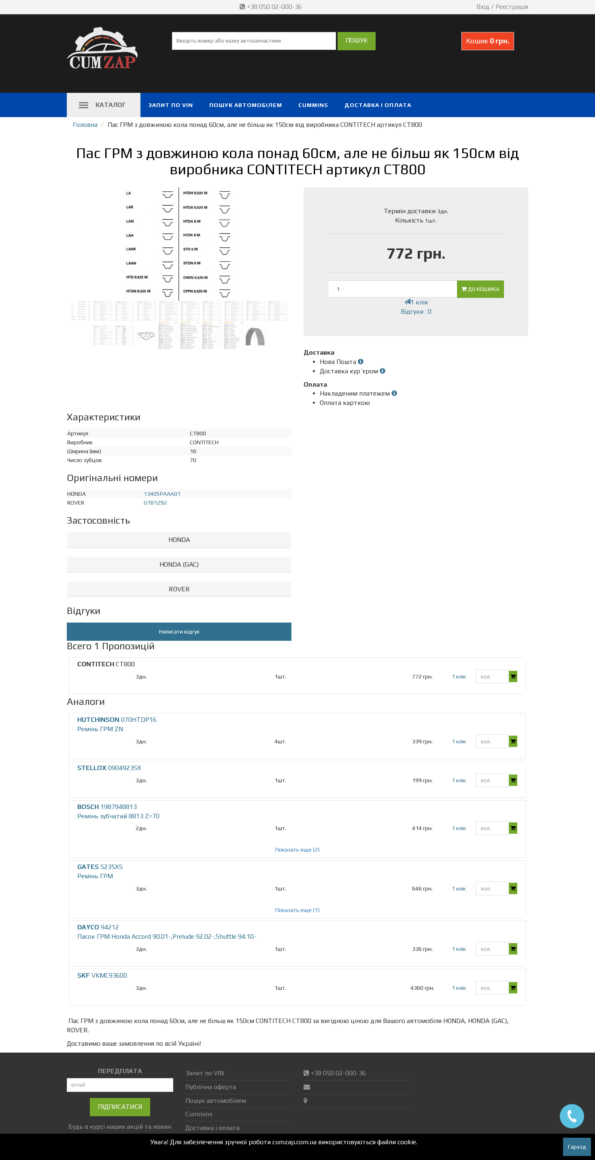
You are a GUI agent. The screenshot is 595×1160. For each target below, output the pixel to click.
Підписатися (120, 1107)
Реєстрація (511, 7)
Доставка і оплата (377, 105)
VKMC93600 (102, 975)
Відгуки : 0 (416, 311)
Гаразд (577, 1146)
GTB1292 (155, 502)
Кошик (488, 40)
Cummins (313, 105)
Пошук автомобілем (245, 105)
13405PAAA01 (162, 493)
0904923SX (109, 768)
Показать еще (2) (297, 849)
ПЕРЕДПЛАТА (120, 1071)
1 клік (419, 302)
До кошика (483, 289)
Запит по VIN (171, 105)
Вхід (482, 7)
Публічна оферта (210, 1087)
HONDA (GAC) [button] (179, 564)
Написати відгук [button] (179, 631)
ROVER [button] (179, 589)
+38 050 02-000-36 (274, 7)
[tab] (179, 540)
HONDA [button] (179, 540)
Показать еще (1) (297, 910)
